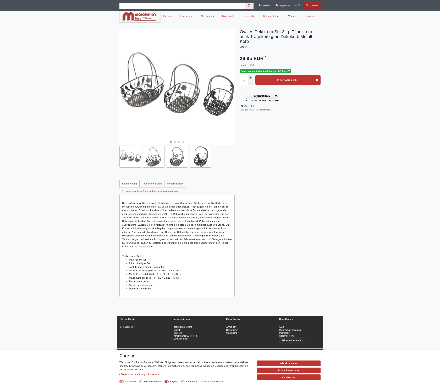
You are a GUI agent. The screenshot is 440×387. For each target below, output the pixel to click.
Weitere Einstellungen (212, 381)
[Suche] (249, 6)
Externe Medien (152, 381)
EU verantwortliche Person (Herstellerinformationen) (150, 191)
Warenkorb (231, 333)
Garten (167, 16)
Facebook (128, 327)
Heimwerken (186, 16)
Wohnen (293, 16)
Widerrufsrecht (286, 336)
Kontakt (177, 330)
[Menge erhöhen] (250, 77)
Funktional (191, 381)
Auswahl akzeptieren (289, 370)
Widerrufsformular (292, 340)
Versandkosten (265, 110)
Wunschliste (249, 106)
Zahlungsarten (180, 338)
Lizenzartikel (249, 16)
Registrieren (232, 330)
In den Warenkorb (287, 79)
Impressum (284, 333)
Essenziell (130, 381)
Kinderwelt (228, 16)
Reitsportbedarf (272, 16)
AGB (281, 327)
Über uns (177, 333)
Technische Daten (152, 183)
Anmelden (231, 327)
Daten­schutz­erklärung (133, 374)
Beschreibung (129, 183)
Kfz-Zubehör (208, 16)
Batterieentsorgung (182, 327)
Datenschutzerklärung (290, 330)
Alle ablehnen (288, 377)
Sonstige (310, 16)
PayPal (174, 381)
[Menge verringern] (250, 82)
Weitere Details (175, 183)
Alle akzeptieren (289, 363)
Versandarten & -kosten (185, 336)
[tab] (129, 183)
